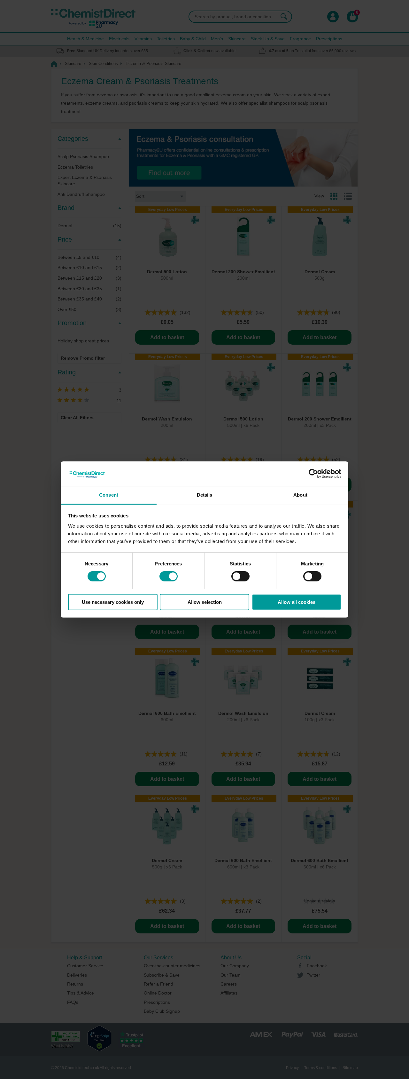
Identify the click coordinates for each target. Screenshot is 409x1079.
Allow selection (205, 602)
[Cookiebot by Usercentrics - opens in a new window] (313, 473)
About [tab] (300, 495)
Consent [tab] (108, 495)
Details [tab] (204, 495)
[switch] (168, 576)
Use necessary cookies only (113, 602)
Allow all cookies (296, 602)
